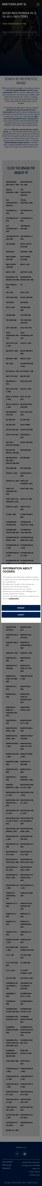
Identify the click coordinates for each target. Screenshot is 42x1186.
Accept (21, 615)
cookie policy (14, 598)
